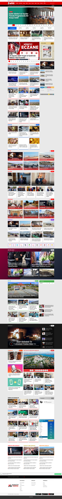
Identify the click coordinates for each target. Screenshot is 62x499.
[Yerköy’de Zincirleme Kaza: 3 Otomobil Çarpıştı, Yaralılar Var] (24, 68)
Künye (44, 482)
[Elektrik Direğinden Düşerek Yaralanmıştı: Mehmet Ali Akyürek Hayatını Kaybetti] (13, 79)
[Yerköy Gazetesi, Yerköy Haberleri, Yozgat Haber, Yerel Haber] (11, 4)
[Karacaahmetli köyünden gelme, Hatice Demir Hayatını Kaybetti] (36, 33)
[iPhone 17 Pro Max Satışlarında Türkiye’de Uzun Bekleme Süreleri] (15, 356)
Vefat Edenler (21, 414)
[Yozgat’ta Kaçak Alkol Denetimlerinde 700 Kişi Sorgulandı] (13, 234)
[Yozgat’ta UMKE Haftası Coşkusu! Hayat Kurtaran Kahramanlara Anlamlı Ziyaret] (28, 387)
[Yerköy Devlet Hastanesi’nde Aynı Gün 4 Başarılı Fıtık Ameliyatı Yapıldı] (24, 90)
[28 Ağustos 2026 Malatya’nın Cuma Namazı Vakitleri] (25, 33)
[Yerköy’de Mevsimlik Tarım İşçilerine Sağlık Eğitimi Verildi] (34, 90)
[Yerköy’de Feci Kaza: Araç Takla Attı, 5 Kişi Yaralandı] (13, 68)
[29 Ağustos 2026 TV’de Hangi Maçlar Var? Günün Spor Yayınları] (43, 330)
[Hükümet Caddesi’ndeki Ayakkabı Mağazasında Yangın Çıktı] (13, 115)
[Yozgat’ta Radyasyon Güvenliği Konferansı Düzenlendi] (39, 375)
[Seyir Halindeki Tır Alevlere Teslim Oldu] (13, 224)
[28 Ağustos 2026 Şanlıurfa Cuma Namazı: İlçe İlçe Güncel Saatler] (48, 33)
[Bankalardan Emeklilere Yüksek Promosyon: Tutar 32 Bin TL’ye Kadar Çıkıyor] (24, 141)
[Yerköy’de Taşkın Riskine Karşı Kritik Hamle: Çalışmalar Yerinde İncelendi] (13, 90)
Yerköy (17, 3)
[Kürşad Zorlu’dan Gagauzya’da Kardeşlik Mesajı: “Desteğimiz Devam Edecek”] (12, 188)
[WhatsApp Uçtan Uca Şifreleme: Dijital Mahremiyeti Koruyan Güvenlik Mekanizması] (15, 382)
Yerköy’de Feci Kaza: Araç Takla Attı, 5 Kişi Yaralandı (16, 5)
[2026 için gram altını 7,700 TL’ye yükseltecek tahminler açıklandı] (34, 129)
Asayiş (30, 3)
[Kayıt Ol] (51, 3)
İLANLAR (41, 3)
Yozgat (24, 3)
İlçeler (38, 3)
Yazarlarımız (33, 485)
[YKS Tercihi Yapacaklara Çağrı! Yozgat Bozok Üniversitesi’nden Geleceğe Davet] (41, 316)
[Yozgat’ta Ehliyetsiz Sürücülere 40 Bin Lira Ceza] (34, 115)
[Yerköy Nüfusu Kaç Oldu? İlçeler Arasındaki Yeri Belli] (24, 79)
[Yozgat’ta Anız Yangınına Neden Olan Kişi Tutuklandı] (42, 72)
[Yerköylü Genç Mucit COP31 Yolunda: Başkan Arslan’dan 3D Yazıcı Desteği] (13, 102)
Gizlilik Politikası (45, 486)
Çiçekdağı (20, 3)
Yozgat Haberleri (21, 403)
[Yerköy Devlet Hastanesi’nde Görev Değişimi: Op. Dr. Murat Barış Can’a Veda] (49, 375)
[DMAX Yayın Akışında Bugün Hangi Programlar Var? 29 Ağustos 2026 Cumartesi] (43, 344)
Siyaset (32, 3)
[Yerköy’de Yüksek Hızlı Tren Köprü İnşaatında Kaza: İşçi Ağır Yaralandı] (34, 79)
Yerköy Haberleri (13, 304)
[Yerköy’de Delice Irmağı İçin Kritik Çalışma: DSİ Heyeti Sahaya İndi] (34, 68)
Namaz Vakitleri (33, 482)
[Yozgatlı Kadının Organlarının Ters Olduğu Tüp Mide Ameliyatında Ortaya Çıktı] (39, 387)
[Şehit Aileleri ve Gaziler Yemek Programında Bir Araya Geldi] (13, 33)
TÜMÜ (44, 3)
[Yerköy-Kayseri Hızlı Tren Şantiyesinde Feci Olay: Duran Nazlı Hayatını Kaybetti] (24, 115)
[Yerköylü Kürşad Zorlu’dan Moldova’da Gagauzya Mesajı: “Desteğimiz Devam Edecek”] (21, 188)
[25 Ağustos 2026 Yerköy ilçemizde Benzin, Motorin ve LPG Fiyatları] (24, 102)
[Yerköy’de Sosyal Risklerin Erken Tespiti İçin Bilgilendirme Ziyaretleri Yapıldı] (28, 375)
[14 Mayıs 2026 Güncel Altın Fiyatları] (13, 129)
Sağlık (36, 3)
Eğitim (27, 3)
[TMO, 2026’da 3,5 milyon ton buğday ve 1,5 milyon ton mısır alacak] (13, 141)
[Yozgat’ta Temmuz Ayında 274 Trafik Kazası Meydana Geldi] (42, 76)
